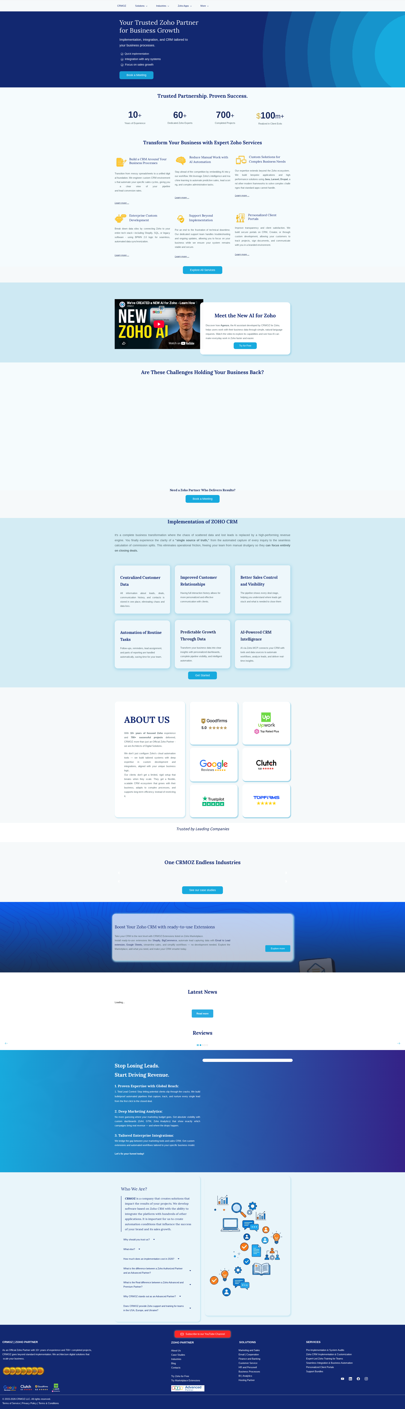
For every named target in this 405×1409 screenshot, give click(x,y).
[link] (247, 1178)
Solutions (140, 5)
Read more (202, 1013)
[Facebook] (358, 1379)
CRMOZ (121, 5)
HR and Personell (248, 1367)
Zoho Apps (183, 5)
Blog (173, 1363)
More (203, 5)
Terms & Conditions (49, 1403)
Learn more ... (122, 203)
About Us (176, 1350)
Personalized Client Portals (320, 1367)
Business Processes (249, 1371)
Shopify (156, 940)
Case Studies (178, 1354)
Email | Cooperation (249, 1354)
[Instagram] (366, 1379)
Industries (161, 5)
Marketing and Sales (249, 1350)
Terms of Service (11, 1403)
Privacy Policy (29, 1403)
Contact (175, 1367)
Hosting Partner (247, 1380)
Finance (243, 1358)
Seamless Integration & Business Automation (329, 1362)
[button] (119, 836)
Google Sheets (134, 944)
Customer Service (248, 1363)
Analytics (247, 1375)
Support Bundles (314, 1371)
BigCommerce (169, 940)
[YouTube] (342, 1379)
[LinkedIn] (350, 1379)
